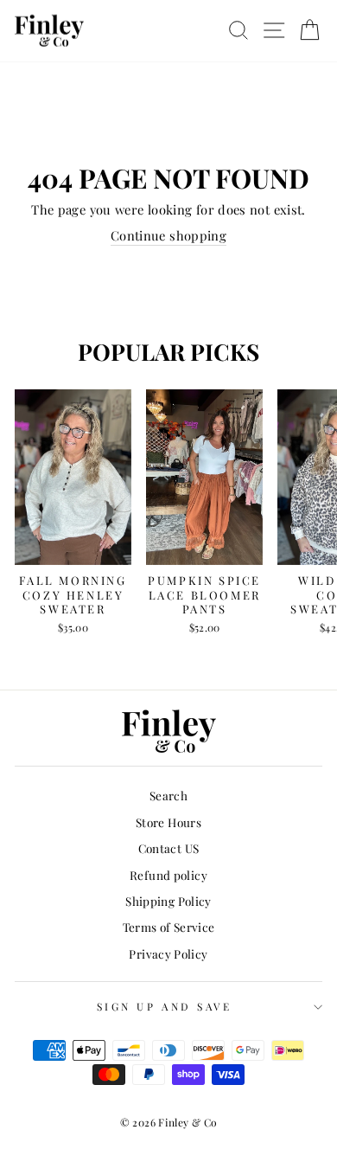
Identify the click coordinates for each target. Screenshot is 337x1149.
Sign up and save (164, 1006)
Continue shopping (168, 235)
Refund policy (168, 875)
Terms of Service (169, 926)
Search (168, 795)
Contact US (169, 848)
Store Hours (168, 822)
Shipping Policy (168, 900)
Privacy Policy (168, 953)
